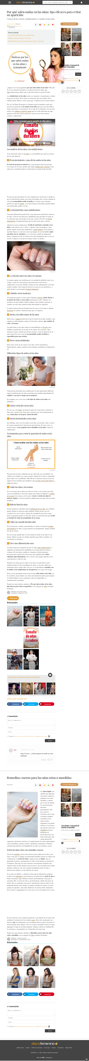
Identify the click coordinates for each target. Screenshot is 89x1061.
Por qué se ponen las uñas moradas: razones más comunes (31, 622)
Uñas (45, 586)
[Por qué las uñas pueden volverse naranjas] (47, 626)
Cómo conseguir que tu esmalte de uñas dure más (30, 644)
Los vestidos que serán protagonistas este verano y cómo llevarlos (76, 52)
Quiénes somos (20, 1047)
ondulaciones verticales (42, 167)
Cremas (9, 699)
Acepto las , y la (28, 736)
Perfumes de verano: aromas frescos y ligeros (76, 37)
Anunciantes (61, 1047)
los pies (45, 327)
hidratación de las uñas (38, 509)
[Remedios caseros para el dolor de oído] (14, 987)
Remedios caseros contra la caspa (13, 962)
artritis (22, 204)
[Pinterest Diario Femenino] (67, 91)
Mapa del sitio (68, 1047)
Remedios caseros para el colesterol (46, 962)
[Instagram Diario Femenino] (71, 91)
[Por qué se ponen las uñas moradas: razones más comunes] (31, 626)
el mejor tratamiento (32, 289)
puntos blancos (38, 229)
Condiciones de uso (32, 736)
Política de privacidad (36, 1047)
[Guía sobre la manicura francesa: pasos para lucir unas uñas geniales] (14, 669)
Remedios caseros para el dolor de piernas (30, 962)
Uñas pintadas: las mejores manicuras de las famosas (24, 677)
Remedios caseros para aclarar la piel (30, 984)
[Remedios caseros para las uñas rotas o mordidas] (14, 626)
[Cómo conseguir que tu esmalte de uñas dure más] (31, 647)
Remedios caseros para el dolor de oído (14, 984)
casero (33, 920)
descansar (10, 310)
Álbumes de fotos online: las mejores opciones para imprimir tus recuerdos (66, 36)
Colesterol (44, 959)
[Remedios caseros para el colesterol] (47, 966)
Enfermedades (45, 980)
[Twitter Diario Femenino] (75, 91)
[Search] (71, 2)
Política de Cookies (43, 736)
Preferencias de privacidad (20, 736)
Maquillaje (20, 699)
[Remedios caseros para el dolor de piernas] (31, 966)
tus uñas (26, 154)
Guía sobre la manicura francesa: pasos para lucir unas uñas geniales (14, 665)
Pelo (10, 959)
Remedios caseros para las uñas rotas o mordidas (13, 622)
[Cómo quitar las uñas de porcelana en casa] (31, 669)
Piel (25, 699)
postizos (40, 297)
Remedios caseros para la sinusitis (46, 984)
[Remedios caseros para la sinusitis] (47, 987)
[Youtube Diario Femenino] (79, 91)
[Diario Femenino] (25, 3)
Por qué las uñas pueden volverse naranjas (45, 622)
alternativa (19, 876)
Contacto (53, 1047)
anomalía (43, 830)
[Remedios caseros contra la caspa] (14, 966)
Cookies (28, 1047)
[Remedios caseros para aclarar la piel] (31, 987)
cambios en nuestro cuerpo (23, 111)
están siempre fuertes (43, 547)
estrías (20, 410)
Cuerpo (14, 699)
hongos (18, 319)
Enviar (50, 740)
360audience (49, 1057)
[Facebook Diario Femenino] (63, 91)
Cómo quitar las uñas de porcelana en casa (30, 666)
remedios (17, 854)
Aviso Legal (47, 1047)
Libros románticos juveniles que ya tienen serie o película (66, 52)
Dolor (27, 958)
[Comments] (53, 25)
